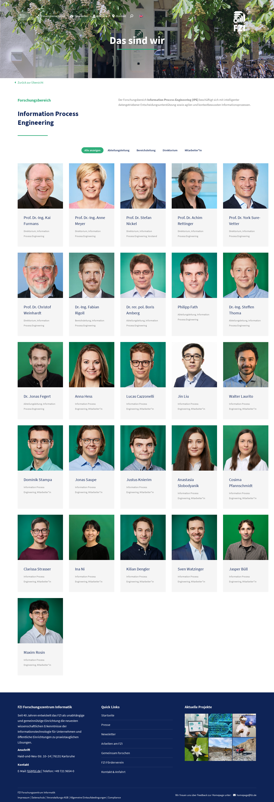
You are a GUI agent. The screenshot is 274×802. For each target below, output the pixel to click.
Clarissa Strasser (37, 568)
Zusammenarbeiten (53, 16)
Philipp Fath (188, 306)
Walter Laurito (241, 396)
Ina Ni (80, 568)
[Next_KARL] (197, 725)
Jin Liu (183, 396)
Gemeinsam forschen (115, 753)
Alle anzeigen (92, 150)
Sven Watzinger (191, 568)
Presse (105, 725)
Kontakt (121, 16)
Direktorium (170, 150)
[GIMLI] (220, 725)
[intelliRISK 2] (220, 749)
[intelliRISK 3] (244, 749)
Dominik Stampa (38, 479)
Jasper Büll (238, 568)
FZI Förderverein (112, 762)
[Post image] (40, 186)
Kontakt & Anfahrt (113, 772)
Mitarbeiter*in (193, 150)
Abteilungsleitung (118, 150)
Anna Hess (83, 396)
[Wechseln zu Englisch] (141, 16)
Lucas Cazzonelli (140, 396)
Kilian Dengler (138, 568)
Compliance (114, 797)
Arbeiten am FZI (112, 743)
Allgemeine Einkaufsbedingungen (88, 797)
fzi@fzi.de (34, 771)
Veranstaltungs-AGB (57, 797)
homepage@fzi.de (246, 795)
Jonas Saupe (85, 479)
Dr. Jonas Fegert (37, 396)
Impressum (24, 797)
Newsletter (81, 16)
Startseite (107, 715)
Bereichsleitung (146, 150)
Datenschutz (38, 797)
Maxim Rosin (34, 652)
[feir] (244, 725)
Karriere (102, 16)
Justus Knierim (139, 479)
